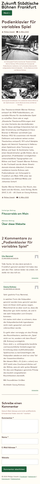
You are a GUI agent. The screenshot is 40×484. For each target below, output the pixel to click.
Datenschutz (15, 479)
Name (5, 437)
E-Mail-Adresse (9, 447)
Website (5, 457)
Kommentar (8, 418)
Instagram (32, 476)
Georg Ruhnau (9, 287)
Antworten (35, 278)
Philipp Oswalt (9, 32)
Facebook (23, 476)
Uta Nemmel (7, 256)
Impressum (6, 479)
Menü (8, 13)
